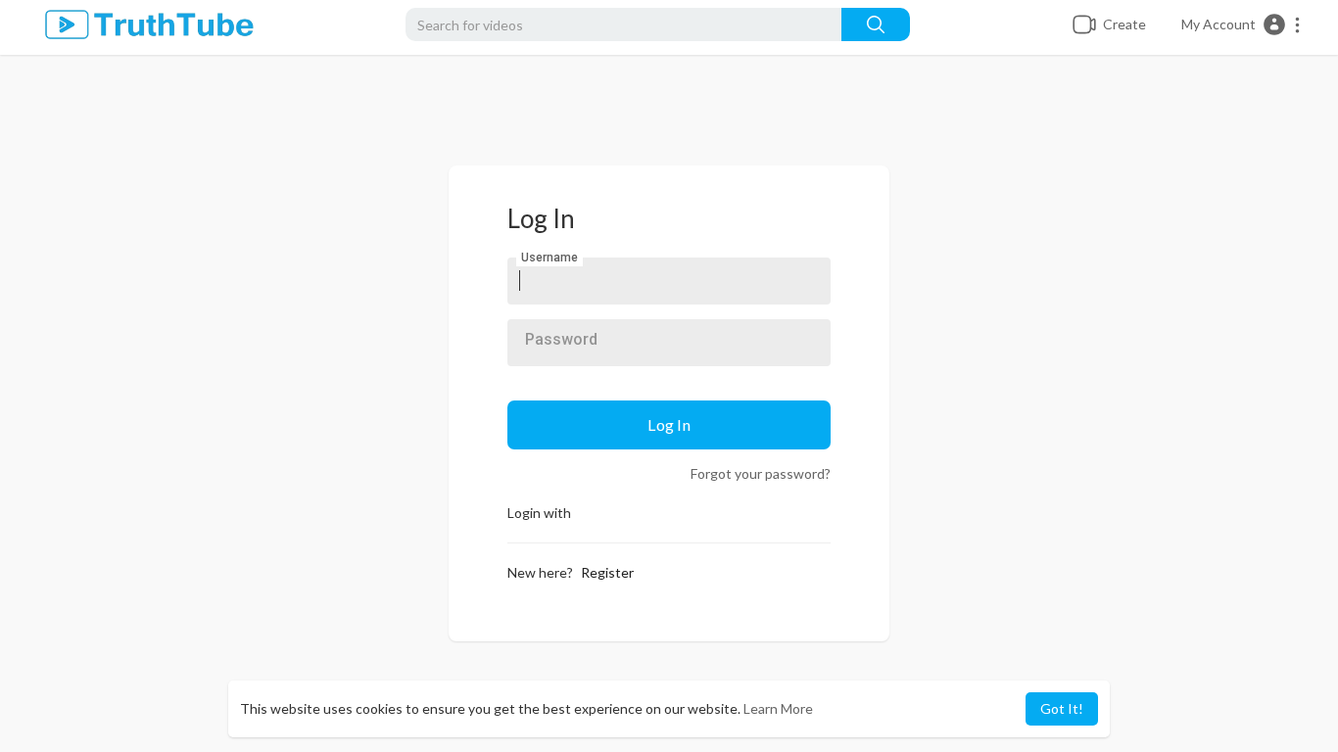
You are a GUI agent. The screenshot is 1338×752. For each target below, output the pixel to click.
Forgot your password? (761, 473)
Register (607, 572)
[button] (1241, 24)
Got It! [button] (1061, 708)
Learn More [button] (778, 708)
